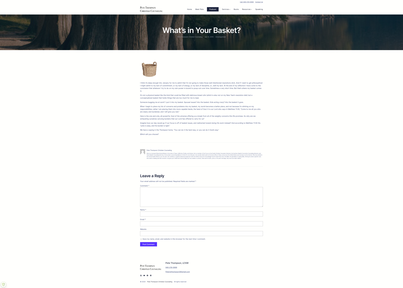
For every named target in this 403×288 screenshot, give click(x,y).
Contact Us (259, 2)
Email (143, 219)
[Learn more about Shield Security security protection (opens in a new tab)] (3, 284)
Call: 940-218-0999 (247, 2)
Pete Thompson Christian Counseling (159, 282)
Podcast (212, 9)
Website (143, 229)
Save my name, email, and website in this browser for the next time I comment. (174, 239)
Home (189, 9)
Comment (144, 186)
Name (143, 210)
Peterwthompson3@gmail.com (178, 272)
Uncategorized (221, 37)
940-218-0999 (171, 267)
